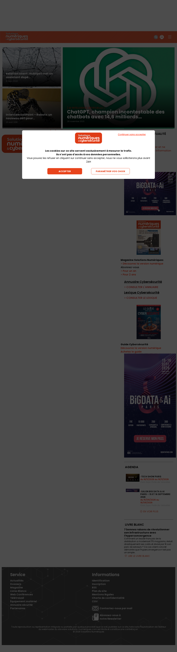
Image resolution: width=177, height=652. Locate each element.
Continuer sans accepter (132, 134)
